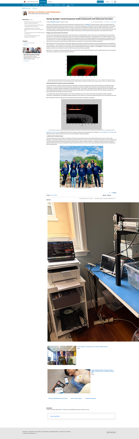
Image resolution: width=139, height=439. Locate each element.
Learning (50, 1)
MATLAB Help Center (33, 1)
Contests (63, 5)
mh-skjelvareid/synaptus (90, 398)
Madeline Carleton (55, 21)
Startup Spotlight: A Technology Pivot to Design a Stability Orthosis (92, 346)
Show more (26, 45)
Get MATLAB (100, 1)
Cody (41, 5)
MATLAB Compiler (110, 132)
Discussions (57, 5)
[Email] (109, 195)
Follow (114, 192)
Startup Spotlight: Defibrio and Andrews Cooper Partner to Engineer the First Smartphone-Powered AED (102, 371)
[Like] (110, 192)
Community (43, 1)
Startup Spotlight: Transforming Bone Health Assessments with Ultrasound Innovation (79, 19)
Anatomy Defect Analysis (76, 398)
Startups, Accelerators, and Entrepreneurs (44, 12)
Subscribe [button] (35, 8)
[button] (112, 1)
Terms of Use (62, 431)
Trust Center (25, 431)
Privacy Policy (38, 431)
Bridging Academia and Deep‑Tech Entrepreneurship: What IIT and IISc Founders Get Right (33, 29)
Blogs (68, 5)
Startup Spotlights (53, 195)
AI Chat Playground (48, 5)
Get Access (27, 60)
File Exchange (35, 5)
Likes (107, 21)
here (62, 409)
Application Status (54, 431)
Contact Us (68, 431)
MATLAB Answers (27, 5)
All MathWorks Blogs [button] (26, 8)
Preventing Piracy (45, 431)
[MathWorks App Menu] (115, 2)
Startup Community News (34, 43)
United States (112, 432)
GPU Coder (100, 132)
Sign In (108, 2)
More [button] (72, 5)
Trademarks (31, 431)
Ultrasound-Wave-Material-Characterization (58, 398)
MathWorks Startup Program (52, 132)
